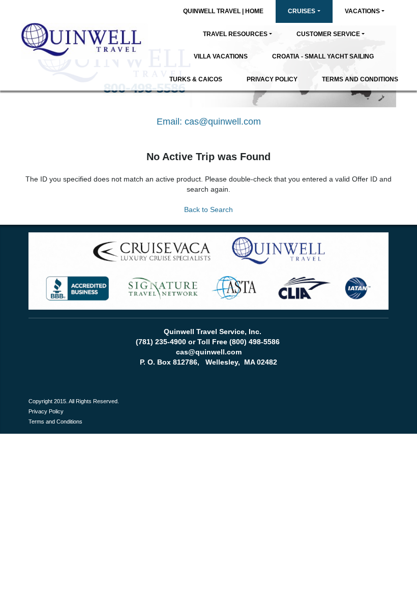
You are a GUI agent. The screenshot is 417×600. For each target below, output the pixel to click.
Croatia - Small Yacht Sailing (323, 56)
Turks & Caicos (195, 79)
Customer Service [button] (328, 34)
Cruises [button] (301, 11)
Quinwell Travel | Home (223, 11)
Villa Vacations (221, 56)
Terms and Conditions (360, 79)
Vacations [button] (362, 11)
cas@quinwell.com (223, 121)
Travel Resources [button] (235, 34)
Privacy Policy (272, 79)
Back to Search (208, 209)
